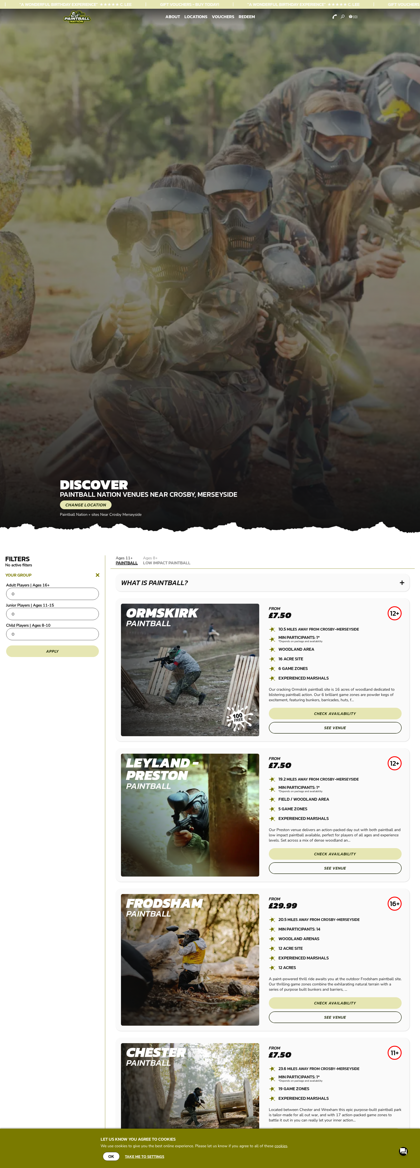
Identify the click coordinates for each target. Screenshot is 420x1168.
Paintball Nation (74, 514)
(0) (355, 17)
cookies (281, 1146)
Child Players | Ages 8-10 (28, 625)
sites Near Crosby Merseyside (116, 514)
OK (111, 1156)
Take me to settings (144, 1156)
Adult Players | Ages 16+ (28, 585)
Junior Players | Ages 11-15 (30, 605)
